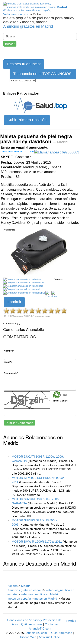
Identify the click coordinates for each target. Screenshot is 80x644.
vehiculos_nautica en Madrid (40, 594)
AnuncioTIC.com (36, 632)
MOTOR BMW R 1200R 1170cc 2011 (37, 541)
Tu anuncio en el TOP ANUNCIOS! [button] (43, 74)
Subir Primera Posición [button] (27, 120)
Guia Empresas (61, 632)
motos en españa (19, 598)
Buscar (10, 43)
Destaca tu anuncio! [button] (24, 64)
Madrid (26, 585)
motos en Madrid (45, 598)
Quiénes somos (31, 624)
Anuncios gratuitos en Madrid (28, 26)
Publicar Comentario (19, 422)
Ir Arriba (70, 620)
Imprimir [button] (14, 302)
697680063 (58, 152)
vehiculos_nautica (15, 14)
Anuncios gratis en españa (25, 590)
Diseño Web (28, 637)
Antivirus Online (49, 637)
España (12, 585)
